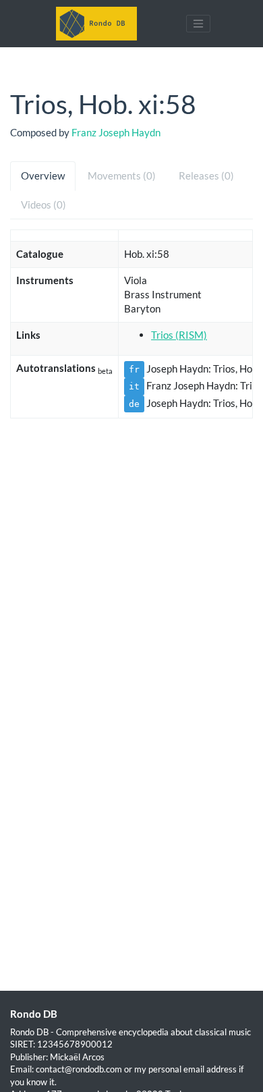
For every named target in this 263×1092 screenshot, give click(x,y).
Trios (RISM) (179, 335)
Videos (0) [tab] (43, 204)
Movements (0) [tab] (122, 175)
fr (134, 369)
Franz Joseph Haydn (115, 132)
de (134, 404)
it (134, 386)
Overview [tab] (43, 175)
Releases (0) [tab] (206, 175)
